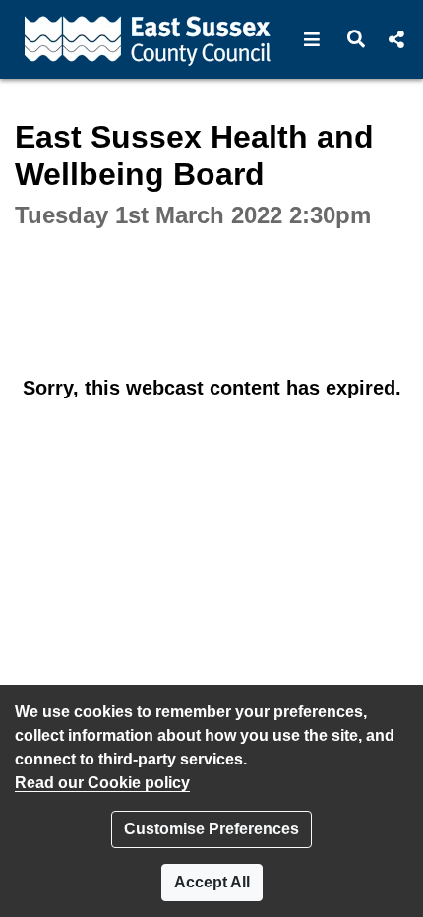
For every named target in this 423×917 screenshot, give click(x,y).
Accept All (212, 882)
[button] (312, 39)
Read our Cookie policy (102, 782)
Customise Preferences (211, 829)
